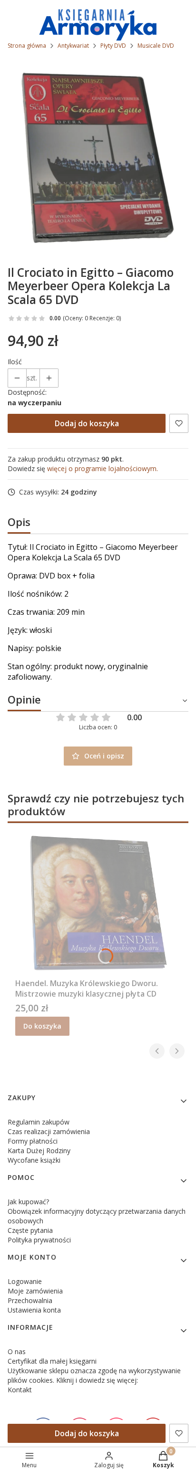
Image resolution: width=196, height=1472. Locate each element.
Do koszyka (42, 1025)
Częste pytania (30, 1230)
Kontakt (20, 1389)
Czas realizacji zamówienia (49, 1131)
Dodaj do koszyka (87, 423)
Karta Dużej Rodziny (39, 1150)
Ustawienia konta (34, 1309)
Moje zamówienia (35, 1290)
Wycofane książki (34, 1160)
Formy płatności (33, 1141)
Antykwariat (73, 46)
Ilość (15, 361)
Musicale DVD (155, 46)
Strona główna (27, 46)
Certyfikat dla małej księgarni (52, 1361)
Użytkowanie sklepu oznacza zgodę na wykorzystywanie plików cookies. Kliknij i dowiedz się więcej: (94, 1375)
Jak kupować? (28, 1201)
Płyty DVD (113, 46)
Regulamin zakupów (38, 1121)
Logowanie (25, 1281)
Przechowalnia (30, 1300)
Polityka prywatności (39, 1239)
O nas (17, 1351)
